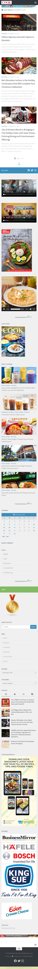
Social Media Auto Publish (12, 967)
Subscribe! (6, 652)
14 (34, 524)
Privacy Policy (7, 657)
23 (9, 530)
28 (34, 530)
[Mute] (31, 309)
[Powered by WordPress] (12, 956)
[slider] (17, 309)
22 (4, 530)
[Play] (4, 309)
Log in (5, 559)
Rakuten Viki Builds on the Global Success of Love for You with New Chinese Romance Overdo (22, 722)
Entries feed (6, 563)
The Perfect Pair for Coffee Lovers (13, 414)
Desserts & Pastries (8, 412)
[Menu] (35, 2)
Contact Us (6, 647)
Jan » (7, 536)
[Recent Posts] (6, 694)
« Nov (3, 536)
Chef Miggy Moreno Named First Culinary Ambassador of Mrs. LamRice (21, 712)
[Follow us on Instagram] (35, 170)
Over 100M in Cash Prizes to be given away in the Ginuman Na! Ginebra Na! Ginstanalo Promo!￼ (22, 702)
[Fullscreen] (34, 309)
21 (34, 527)
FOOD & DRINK (6, 385)
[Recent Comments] (23, 694)
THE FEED (4, 34)
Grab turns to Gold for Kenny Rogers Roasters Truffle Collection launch (17, 467)
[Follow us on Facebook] (29, 170)
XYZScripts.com (27, 967)
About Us (6, 643)
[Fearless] (17, 271)
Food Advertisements (20, 317)
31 (15, 534)
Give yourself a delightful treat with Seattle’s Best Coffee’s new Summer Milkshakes (18, 389)
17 (15, 527)
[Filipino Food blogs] (12, 616)
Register (5, 554)
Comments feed (8, 568)
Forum (5, 661)
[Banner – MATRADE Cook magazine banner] (19, 937)
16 (9, 527)
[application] (19, 293)
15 (4, 527)
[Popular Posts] (14, 694)
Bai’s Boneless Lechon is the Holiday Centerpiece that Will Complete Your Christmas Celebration (18, 83)
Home (5, 638)
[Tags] (32, 694)
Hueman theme (28, 956)
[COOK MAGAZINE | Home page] (8, 2)
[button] (19, 294)
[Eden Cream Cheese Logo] (17, 919)
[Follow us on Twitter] (32, 170)
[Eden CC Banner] (19, 6)
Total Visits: (5, 928)
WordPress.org (8, 573)
